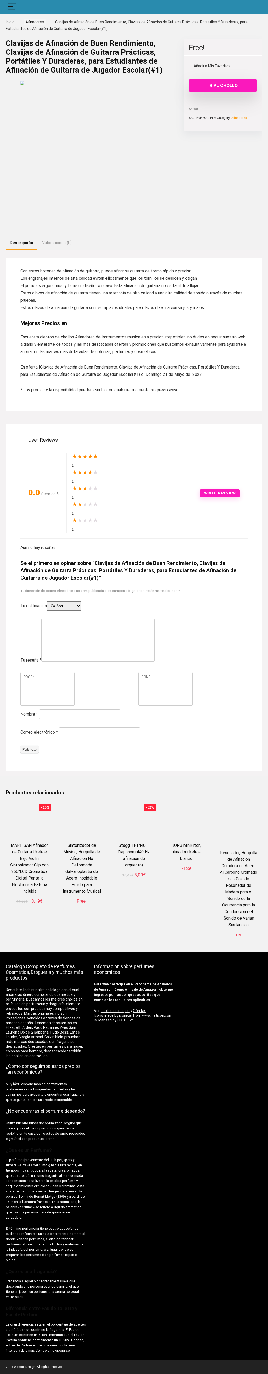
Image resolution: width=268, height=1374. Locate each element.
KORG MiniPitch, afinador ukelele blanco (186, 852)
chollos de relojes (115, 1011)
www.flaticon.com (157, 1015)
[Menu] (12, 7)
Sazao (193, 109)
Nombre (29, 714)
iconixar (125, 1015)
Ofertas (139, 1011)
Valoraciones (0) (57, 242)
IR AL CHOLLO (223, 85)
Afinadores (35, 22)
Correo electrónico (39, 732)
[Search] (254, 7)
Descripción (21, 242)
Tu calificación (33, 605)
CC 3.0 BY (125, 1020)
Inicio (10, 22)
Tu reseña (30, 660)
